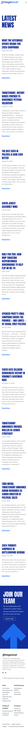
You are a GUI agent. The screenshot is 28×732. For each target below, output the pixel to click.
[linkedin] (5, 672)
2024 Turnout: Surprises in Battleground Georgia (13, 548)
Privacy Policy (6, 724)
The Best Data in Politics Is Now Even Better (12, 154)
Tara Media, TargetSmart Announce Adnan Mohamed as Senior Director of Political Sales (14, 491)
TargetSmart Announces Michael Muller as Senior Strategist (12, 428)
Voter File (5, 694)
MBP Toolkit (17, 711)
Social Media (17, 694)
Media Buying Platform (18, 689)
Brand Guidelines (19, 713)
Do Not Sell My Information (16, 726)
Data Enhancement (7, 690)
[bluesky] (3, 672)
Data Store (5, 699)
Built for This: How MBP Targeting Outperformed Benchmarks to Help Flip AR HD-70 (12, 261)
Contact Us (17, 709)
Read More (6, 78)
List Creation (6, 688)
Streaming (17, 692)
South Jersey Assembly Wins (10, 205)
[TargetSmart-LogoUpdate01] (9, 1)
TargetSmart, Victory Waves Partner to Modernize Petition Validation (13, 98)
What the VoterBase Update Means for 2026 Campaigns (12, 43)
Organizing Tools (7, 697)
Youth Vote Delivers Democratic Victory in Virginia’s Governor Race (13, 375)
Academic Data (6, 701)
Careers (16, 715)
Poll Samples (6, 692)
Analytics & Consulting (5, 714)
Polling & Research (7, 711)
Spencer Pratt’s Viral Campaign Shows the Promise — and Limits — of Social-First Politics (14, 319)
